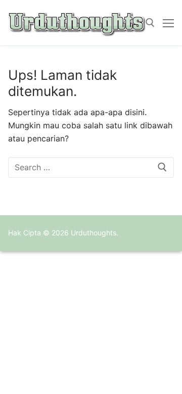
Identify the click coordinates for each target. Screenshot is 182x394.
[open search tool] (150, 22)
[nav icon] (168, 22)
